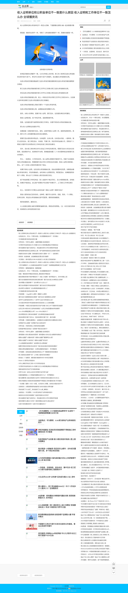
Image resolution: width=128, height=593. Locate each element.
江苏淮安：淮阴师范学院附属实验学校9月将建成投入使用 (99, 244)
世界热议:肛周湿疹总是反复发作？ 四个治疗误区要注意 (98, 392)
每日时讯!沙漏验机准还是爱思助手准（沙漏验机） (96, 218)
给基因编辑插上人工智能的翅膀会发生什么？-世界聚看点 (36, 375)
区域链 (46, 1)
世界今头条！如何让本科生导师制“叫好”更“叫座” (34, 372)
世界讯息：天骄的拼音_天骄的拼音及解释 (32, 326)
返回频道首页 (38, 575)
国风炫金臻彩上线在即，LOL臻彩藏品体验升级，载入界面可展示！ (102, 369)
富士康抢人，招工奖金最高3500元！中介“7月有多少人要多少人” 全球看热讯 (104, 465)
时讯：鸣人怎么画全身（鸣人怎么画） (93, 235)
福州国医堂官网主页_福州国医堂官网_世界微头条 (96, 462)
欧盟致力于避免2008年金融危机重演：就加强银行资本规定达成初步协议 (103, 311)
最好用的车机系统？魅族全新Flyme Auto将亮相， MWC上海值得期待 (102, 179)
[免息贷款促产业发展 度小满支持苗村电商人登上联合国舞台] (31, 441)
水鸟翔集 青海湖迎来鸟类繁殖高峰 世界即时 (94, 403)
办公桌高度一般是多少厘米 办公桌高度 (93, 258)
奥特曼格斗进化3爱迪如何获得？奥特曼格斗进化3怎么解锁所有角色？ (40, 334)
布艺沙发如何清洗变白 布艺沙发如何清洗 (93, 252)
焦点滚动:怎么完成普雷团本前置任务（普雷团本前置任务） (99, 546)
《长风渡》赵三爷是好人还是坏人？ (92, 470)
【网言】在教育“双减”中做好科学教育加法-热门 (95, 302)
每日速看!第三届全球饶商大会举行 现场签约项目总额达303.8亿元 (39, 378)
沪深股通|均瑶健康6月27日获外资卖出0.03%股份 (96, 143)
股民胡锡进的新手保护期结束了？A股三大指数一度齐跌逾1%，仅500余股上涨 (43, 277)
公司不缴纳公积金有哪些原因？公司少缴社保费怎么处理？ (99, 213)
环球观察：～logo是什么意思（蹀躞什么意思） (33, 294)
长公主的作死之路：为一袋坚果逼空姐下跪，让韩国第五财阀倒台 (101, 518)
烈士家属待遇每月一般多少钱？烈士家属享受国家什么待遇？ (100, 425)
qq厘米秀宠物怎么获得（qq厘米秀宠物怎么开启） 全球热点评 (100, 342)
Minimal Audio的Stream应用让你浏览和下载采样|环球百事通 (99, 548)
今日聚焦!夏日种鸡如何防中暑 (28, 239)
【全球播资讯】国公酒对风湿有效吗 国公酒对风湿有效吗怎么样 (101, 484)
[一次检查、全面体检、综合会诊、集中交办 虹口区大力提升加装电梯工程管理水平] (31, 469)
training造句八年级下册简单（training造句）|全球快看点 (98, 423)
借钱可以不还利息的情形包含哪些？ (92, 409)
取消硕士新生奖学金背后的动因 (90, 473)
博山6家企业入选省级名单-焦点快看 (92, 364)
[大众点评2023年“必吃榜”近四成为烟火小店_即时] (31, 479)
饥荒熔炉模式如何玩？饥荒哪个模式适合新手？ (33, 329)
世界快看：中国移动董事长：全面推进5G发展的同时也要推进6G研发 (40, 320)
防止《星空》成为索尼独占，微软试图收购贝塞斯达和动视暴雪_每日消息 (104, 328)
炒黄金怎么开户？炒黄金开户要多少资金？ (94, 188)
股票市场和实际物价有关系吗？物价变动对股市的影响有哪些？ (38, 346)
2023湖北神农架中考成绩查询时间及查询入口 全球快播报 (36, 303)
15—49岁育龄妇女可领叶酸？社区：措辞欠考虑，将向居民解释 (100, 283)
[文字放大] (104, 20)
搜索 (108, 7)
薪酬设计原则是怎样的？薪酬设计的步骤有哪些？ (96, 431)
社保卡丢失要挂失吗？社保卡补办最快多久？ (33, 404)
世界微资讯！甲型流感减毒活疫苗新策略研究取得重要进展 (99, 490)
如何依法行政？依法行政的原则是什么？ (93, 439)
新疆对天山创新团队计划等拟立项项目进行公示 (95, 157)
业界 (24, 1)
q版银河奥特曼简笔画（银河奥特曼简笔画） (94, 151)
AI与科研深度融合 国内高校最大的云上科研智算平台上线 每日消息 (103, 48)
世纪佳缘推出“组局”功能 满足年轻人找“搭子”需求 (96, 372)
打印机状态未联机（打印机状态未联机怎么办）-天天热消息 (99, 529)
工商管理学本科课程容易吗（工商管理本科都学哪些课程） (99, 305)
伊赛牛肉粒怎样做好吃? (88, 339)
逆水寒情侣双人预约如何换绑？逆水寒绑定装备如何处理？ (37, 314)
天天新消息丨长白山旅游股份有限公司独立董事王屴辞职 (98, 336)
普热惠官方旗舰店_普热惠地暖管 (91, 400)
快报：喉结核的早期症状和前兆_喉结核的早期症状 (34, 274)
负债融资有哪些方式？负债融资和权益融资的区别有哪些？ (99, 185)
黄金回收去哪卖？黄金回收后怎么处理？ (93, 196)
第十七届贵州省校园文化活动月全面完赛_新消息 (96, 445)
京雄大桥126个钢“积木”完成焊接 (91, 353)
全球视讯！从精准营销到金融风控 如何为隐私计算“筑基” (36, 386)
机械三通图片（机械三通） (89, 255)
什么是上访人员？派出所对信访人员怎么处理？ (95, 437)
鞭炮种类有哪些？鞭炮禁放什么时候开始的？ (95, 442)
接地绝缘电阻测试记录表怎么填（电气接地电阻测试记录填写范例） (40, 251)
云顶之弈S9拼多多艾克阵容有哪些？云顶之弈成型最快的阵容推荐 (39, 308)
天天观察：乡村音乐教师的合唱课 (91, 163)
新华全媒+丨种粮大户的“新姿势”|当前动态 (94, 274)
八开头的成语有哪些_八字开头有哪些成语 (94, 487)
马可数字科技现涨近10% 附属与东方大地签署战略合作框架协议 (38, 245)
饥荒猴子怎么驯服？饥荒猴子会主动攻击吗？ (33, 323)
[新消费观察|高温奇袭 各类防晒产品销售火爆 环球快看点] (31, 517)
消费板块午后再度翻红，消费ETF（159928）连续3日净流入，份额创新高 (104, 451)
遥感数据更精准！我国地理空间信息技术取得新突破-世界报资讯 (101, 199)
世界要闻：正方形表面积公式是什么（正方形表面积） (98, 383)
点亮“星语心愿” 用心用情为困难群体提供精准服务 (96, 300)
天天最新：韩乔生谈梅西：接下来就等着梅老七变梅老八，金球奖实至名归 (104, 560)
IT (28, 1)
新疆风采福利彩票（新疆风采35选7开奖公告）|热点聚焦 (98, 319)
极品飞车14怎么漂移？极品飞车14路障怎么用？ (95, 557)
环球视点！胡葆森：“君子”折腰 (90, 230)
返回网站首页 (24, 575)
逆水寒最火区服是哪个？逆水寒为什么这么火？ (33, 282)
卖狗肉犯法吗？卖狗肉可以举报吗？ (92, 414)
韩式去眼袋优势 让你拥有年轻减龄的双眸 (93, 540)
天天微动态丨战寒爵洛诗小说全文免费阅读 (94, 280)
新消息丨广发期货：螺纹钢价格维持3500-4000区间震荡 (36, 357)
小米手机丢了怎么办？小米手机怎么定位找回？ (95, 512)
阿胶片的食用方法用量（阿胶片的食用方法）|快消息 (97, 495)
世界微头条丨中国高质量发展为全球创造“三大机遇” (97, 551)
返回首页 (21, 222)
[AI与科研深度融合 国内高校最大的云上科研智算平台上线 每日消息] (31, 460)
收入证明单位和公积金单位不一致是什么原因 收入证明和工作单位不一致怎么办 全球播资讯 (47, 233)
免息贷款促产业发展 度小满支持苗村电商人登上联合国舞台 (100, 41)
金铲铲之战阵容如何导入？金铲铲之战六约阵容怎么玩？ (36, 300)
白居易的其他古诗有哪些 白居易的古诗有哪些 (95, 216)
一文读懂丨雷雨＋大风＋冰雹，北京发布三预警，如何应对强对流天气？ (41, 383)
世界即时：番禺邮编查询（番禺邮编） (30, 268)
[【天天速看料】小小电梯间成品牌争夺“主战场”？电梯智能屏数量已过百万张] (31, 413)
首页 (114, 564)
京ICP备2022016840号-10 (60, 588)
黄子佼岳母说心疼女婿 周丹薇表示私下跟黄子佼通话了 (98, 367)
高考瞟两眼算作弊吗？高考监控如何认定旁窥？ (95, 420)
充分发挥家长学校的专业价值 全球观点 (93, 481)
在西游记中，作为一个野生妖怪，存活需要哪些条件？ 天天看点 (38, 236)
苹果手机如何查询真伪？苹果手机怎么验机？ (95, 507)
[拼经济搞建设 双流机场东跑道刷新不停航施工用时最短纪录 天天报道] (31, 432)
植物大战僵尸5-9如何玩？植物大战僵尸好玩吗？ (34, 340)
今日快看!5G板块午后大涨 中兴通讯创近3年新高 (96, 504)
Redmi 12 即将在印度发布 (27, 360)
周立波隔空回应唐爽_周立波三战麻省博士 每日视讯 (97, 204)
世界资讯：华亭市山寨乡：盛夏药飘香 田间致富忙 (34, 242)
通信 (33, 1)
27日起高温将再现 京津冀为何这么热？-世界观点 (96, 381)
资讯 (57, 1)
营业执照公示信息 (75, 588)
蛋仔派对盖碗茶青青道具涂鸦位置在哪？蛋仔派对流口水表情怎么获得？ (41, 279)
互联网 (39, 1)
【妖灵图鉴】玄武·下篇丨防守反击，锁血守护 (95, 330)
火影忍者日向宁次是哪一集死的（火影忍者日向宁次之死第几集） (101, 202)
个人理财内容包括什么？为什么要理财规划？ (95, 193)
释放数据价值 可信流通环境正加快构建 (93, 333)
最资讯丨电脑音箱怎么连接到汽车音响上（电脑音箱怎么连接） (100, 453)
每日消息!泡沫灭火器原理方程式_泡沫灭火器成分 (96, 232)
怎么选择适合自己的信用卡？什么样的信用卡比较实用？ (98, 171)
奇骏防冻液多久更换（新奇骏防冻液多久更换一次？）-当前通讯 (38, 253)
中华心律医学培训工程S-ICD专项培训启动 (32, 363)
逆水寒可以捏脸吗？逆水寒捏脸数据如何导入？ (33, 288)
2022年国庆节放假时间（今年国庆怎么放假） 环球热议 (98, 520)
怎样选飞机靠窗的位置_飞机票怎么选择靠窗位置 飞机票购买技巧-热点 (103, 406)
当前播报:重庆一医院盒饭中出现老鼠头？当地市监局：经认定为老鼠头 (103, 294)
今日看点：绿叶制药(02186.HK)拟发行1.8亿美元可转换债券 (37, 259)
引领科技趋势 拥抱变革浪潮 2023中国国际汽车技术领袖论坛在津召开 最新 (104, 238)
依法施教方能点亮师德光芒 (89, 498)
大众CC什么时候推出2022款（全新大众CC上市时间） (98, 246)
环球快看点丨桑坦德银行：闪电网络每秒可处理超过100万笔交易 (101, 428)
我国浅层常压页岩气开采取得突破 (29, 369)
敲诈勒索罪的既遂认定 (88, 297)
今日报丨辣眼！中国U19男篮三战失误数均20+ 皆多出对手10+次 (101, 286)
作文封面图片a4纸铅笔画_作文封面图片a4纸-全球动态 (98, 272)
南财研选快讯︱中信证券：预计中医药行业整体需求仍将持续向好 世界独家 (104, 174)
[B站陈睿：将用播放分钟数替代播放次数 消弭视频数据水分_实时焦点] (31, 498)
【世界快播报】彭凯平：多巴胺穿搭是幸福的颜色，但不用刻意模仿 (102, 467)
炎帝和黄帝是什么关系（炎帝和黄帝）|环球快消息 (96, 288)
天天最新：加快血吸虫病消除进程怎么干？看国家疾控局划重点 (38, 352)
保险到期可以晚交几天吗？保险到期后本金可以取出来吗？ (37, 401)
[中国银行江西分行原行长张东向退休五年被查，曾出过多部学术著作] (31, 526)
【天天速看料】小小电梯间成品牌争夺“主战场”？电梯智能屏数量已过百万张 (42, 265)
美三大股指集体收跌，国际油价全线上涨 (93, 543)
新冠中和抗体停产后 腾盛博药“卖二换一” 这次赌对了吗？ (98, 260)
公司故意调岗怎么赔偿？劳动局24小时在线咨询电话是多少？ (100, 411)
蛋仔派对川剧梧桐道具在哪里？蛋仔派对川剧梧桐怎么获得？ (38, 297)
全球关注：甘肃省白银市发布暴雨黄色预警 (94, 375)
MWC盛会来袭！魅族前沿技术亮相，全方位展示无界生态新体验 (101, 417)
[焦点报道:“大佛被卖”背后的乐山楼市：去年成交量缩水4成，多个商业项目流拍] (31, 451)
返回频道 (30, 222)
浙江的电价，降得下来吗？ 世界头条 (92, 316)
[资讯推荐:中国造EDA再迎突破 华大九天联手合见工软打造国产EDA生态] (31, 535)
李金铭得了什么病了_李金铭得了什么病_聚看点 (33, 389)
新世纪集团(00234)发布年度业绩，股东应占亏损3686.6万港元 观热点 (102, 241)
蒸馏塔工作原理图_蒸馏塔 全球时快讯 (92, 523)
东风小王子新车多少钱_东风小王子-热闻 (93, 266)
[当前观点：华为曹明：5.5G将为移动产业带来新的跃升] (31, 422)
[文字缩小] (109, 20)
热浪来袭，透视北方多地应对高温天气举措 (94, 459)
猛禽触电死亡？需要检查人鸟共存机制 (93, 395)
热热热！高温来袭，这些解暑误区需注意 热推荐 (33, 256)
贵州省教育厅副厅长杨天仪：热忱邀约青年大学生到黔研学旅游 (38, 248)
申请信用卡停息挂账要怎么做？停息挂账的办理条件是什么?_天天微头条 (103, 358)
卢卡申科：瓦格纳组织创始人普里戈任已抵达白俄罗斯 (98, 263)
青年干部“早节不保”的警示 (89, 227)
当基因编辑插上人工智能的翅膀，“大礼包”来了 (95, 168)
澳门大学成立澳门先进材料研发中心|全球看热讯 (96, 149)
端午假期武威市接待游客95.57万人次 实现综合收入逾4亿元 (99, 350)
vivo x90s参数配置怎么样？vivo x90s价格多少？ (34, 311)
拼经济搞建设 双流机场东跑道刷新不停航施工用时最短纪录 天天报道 (40, 381)
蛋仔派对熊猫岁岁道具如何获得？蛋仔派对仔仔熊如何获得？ (38, 285)
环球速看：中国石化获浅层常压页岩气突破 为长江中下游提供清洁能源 (41, 305)
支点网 (66, 586)
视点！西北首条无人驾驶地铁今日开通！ (93, 537)
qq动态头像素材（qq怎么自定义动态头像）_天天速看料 (98, 355)
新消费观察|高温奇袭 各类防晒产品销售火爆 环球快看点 (98, 532)
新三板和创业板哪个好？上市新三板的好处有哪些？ (35, 355)
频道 (52, 1)
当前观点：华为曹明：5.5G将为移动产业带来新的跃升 (35, 392)
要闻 (18, 1)
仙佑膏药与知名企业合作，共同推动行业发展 (95, 456)
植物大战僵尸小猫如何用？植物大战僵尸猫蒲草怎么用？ (36, 337)
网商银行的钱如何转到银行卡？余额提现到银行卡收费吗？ (99, 190)
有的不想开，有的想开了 (88, 476)
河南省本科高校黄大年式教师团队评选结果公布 (95, 160)
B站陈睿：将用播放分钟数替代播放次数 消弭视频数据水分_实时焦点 (102, 526)
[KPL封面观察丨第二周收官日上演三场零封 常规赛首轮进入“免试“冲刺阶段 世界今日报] (31, 507)
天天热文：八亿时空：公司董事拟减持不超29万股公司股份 (99, 397)
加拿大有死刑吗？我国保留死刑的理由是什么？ (95, 434)
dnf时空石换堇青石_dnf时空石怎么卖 (92, 224)
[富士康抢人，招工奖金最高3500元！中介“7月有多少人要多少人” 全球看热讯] (31, 488)
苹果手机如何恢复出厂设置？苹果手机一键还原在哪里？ (98, 509)
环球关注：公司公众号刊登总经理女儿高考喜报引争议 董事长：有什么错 (103, 554)
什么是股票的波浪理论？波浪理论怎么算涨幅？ (33, 343)
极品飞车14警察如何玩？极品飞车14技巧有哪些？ (96, 515)
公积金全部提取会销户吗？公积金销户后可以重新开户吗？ (99, 146)
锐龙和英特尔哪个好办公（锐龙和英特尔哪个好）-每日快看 (37, 317)
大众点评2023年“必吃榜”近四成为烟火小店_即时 (56, 477)
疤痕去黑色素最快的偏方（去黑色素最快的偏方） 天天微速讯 (38, 349)
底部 (114, 572)
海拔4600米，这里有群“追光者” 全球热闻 (93, 378)
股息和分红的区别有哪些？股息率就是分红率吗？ (34, 395)
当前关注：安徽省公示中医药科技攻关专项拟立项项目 (98, 165)
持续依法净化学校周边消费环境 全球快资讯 (94, 493)
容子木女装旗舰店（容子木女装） (91, 269)
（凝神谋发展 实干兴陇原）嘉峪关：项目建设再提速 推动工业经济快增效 (104, 448)
